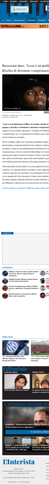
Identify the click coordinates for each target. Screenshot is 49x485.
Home (5, 1)
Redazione (23, 1)
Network (13, 1)
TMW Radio (34, 1)
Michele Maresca (10, 117)
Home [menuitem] (8, 20)
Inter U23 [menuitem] (41, 20)
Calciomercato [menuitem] (19, 20)
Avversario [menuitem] (31, 20)
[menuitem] (3, 20)
